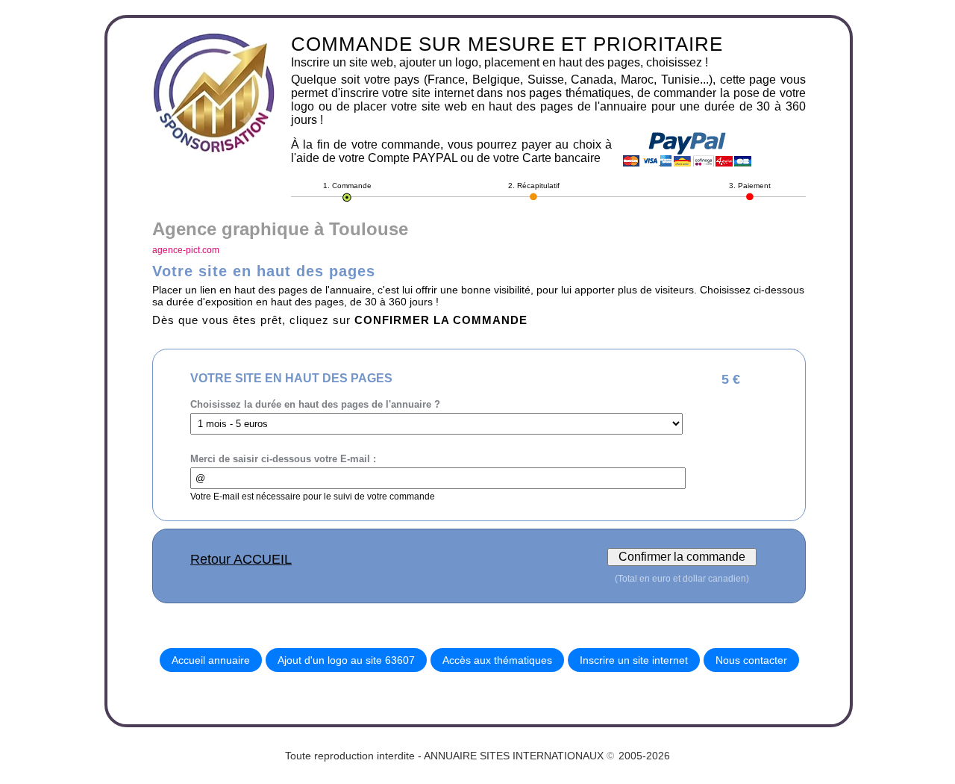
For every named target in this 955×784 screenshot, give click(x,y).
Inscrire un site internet (634, 660)
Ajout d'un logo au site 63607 (346, 660)
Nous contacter (751, 660)
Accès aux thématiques (497, 660)
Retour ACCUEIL (241, 559)
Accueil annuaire (211, 660)
